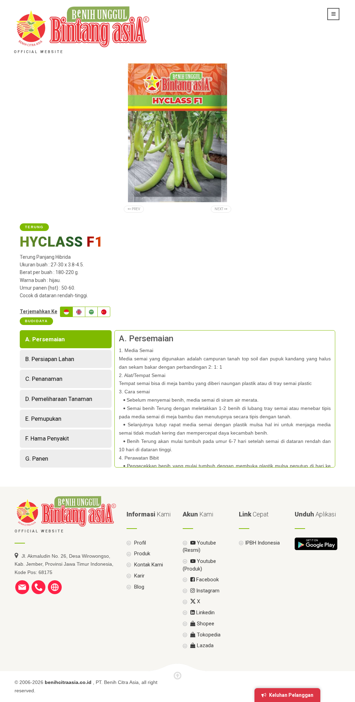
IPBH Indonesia (262, 543)
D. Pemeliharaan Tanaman (58, 398)
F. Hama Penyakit (47, 438)
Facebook (207, 579)
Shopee (205, 623)
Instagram (207, 591)
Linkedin (205, 612)
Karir (139, 576)
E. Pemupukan (43, 418)
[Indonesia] (66, 312)
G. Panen (36, 458)
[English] (78, 312)
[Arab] (91, 312)
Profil (139, 543)
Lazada (205, 645)
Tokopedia (208, 635)
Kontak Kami (148, 565)
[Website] (54, 587)
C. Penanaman (43, 378)
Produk (141, 553)
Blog (138, 587)
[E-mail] (22, 587)
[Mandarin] (103, 312)
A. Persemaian (45, 339)
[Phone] (38, 587)
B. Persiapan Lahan (49, 359)
